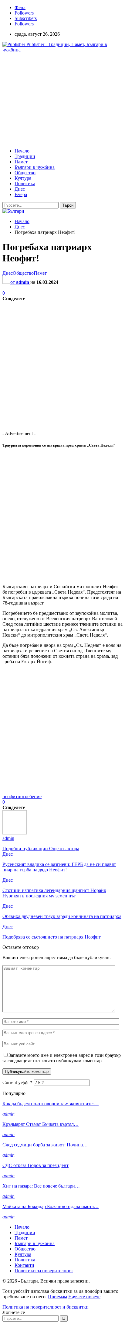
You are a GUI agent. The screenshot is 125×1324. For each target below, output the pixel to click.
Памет (21, 161)
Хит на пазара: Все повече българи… (41, 1185)
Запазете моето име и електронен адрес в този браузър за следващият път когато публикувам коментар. (61, 1058)
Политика (25, 183)
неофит (10, 796)
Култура (23, 178)
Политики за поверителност (44, 1270)
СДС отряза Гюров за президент (35, 1165)
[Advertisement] (53, 99)
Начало (22, 150)
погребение (30, 796)
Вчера (21, 194)
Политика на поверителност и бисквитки (45, 1306)
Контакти (24, 1265)
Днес (20, 189)
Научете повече (84, 1296)
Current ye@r (17, 1082)
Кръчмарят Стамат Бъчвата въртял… (40, 1124)
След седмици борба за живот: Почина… (45, 1144)
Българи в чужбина (35, 167)
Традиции (25, 156)
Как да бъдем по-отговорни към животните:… (50, 1103)
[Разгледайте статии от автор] (14, 832)
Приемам (57, 1296)
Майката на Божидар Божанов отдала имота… (50, 1206)
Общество (25, 172)
